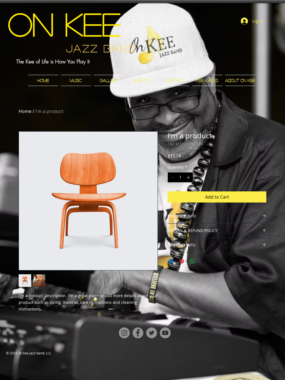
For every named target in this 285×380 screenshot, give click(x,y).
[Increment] (188, 177)
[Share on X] (203, 261)
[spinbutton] (180, 177)
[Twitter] (151, 332)
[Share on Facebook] (171, 261)
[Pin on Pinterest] (181, 261)
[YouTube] (165, 332)
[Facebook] (137, 332)
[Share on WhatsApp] (192, 261)
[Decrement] (171, 177)
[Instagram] (124, 332)
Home (25, 111)
